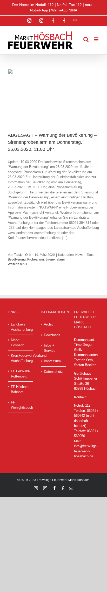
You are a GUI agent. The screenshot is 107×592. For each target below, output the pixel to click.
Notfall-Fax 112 (69, 5)
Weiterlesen (16, 264)
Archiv (49, 324)
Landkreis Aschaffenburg (20, 326)
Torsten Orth (22, 255)
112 (87, 405)
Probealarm (35, 259)
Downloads (52, 335)
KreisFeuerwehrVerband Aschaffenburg (20, 358)
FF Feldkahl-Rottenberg (20, 373)
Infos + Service (49, 348)
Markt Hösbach (17, 342)
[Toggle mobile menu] (96, 39)
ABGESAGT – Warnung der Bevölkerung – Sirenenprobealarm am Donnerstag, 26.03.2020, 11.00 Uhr (52, 142)
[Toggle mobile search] (86, 39)
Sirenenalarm (55, 259)
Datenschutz (53, 372)
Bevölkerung (17, 259)
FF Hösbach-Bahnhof (20, 389)
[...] (65, 238)
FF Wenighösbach (20, 404)
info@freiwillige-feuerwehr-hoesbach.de (86, 451)
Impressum (52, 361)
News (79, 255)
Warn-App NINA (64, 10)
